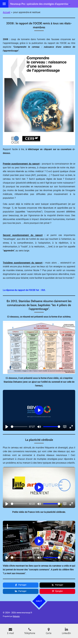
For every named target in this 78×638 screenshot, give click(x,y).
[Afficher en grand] (39, 347)
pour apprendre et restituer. (27, 12)
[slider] (19, 426)
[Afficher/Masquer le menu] (4, 4)
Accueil (6, 12)
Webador (16, 616)
